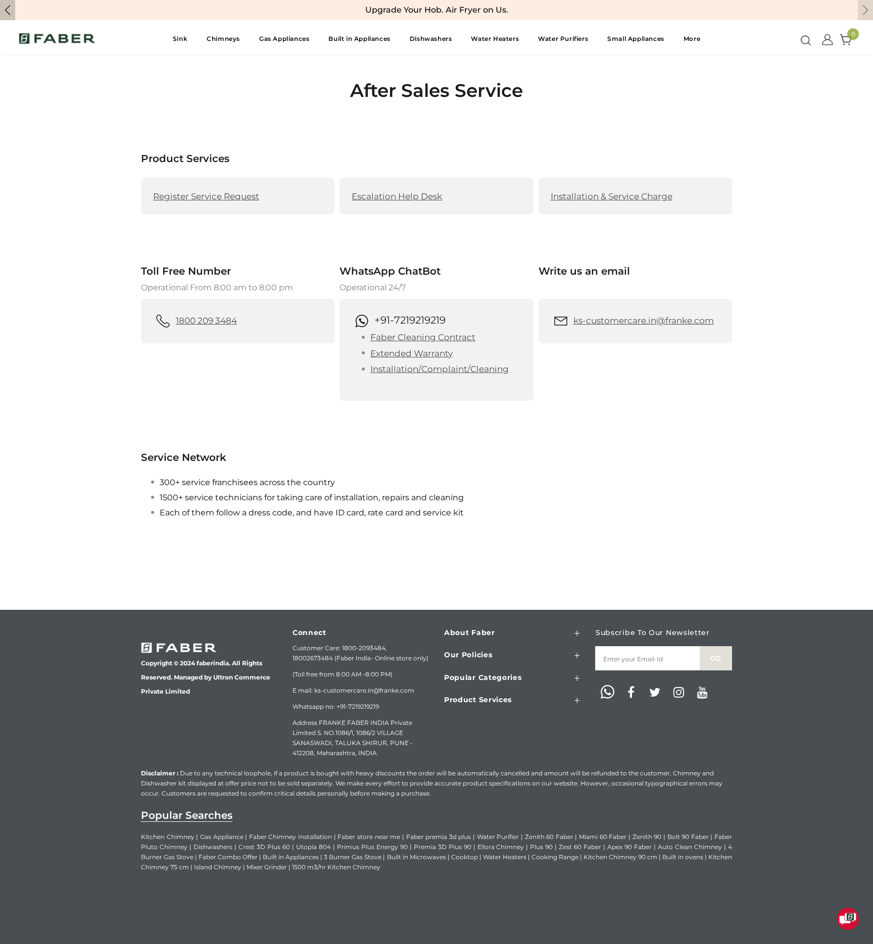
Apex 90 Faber (629, 847)
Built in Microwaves (416, 857)
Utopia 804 (313, 847)
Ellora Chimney (500, 847)
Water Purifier (498, 837)
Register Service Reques (204, 196)
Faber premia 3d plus (438, 837)
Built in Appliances (291, 857)
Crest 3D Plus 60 (264, 847)
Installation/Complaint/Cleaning (439, 369)
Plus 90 (541, 847)
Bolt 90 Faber (688, 837)
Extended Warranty (411, 353)
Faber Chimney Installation (290, 837)
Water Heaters (504, 857)
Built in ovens (682, 857)
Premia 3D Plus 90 (442, 847)
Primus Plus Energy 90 (372, 847)
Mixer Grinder (267, 867)
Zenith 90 (647, 837)
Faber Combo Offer (228, 857)
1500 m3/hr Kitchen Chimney (336, 867)
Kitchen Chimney (168, 837)
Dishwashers (212, 847)
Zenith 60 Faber (549, 837)
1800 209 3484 (206, 321)
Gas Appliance (222, 837)
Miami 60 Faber (602, 837)
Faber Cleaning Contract (422, 337)
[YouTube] (702, 693)
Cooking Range (554, 857)
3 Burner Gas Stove (352, 857)
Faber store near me (368, 837)
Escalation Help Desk (397, 196)
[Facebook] (631, 693)
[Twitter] (655, 693)
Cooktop (464, 857)
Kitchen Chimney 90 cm (620, 857)
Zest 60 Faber (580, 847)
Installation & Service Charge (611, 196)
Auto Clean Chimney (690, 847)
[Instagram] (678, 693)
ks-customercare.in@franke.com (643, 321)
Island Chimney (217, 867)
